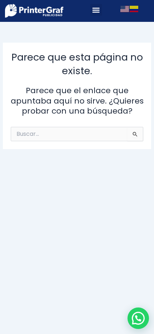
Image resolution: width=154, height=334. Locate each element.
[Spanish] (134, 8)
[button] (96, 10)
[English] (125, 8)
